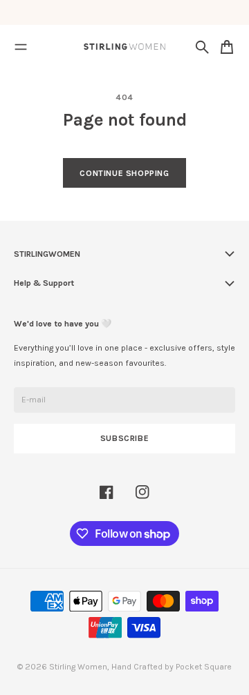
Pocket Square (204, 667)
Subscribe (124, 438)
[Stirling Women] (124, 46)
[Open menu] (21, 47)
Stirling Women (78, 667)
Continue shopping (124, 173)
